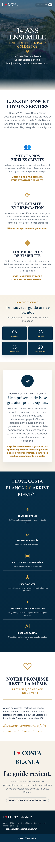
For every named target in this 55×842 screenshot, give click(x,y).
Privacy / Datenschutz (28, 838)
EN (42, 5)
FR (50, 5)
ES (38, 5)
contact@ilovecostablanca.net (21, 829)
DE (46, 5)
